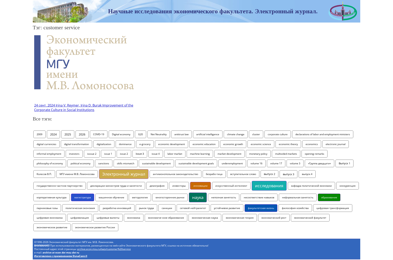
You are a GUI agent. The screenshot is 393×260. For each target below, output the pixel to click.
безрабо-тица (214, 174)
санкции (167, 208)
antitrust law (181, 134)
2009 (39, 134)
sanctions (103, 163)
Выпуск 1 (344, 163)
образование (329, 197)
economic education (204, 144)
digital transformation (76, 144)
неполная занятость (223, 197)
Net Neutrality (159, 134)
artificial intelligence (207, 134)
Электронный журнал (123, 174)
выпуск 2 (269, 174)
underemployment (232, 163)
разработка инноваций (117, 208)
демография (157, 185)
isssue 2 (91, 154)
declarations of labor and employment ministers (322, 134)
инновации (200, 185)
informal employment (49, 154)
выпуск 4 (307, 174)
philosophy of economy (50, 163)
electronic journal (336, 144)
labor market (174, 154)
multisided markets (286, 154)
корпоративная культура (52, 197)
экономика (133, 217)
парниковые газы (47, 208)
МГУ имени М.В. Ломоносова (77, 174)
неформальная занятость (297, 197)
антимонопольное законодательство (175, 174)
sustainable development (156, 163)
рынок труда (146, 208)
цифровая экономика (50, 217)
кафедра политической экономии (311, 185)
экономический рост (273, 217)
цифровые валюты (108, 217)
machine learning (200, 154)
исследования (269, 185)
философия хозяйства (295, 208)
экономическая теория (240, 217)
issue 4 (156, 154)
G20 (140, 134)
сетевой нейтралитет (193, 208)
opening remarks (314, 154)
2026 (82, 134)
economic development (171, 144)
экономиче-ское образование (166, 217)
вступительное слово (243, 174)
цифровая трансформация (332, 208)
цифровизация (79, 217)
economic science (261, 144)
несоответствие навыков (259, 197)
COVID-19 (98, 134)
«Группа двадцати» (319, 163)
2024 (53, 134)
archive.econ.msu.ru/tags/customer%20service (104, 249)
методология (140, 197)
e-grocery (144, 144)
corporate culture (278, 134)
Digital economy (121, 134)
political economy (80, 163)
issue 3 (140, 154)
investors (74, 154)
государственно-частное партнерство (59, 185)
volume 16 (256, 163)
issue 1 (108, 154)
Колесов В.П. (44, 174)
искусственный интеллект (231, 185)
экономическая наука (205, 217)
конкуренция (348, 185)
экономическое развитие (52, 227)
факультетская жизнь (261, 208)
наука (197, 197)
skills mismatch (125, 163)
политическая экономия (80, 208)
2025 (67, 134)
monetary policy (258, 154)
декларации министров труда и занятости (116, 185)
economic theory (288, 144)
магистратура (82, 197)
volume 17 (276, 163)
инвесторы (179, 185)
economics (312, 144)
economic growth (233, 144)
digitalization (104, 144)
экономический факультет (310, 217)
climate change (235, 134)
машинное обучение (111, 197)
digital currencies (46, 144)
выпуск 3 (288, 174)
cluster (256, 134)
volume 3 (295, 163)
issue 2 (124, 154)
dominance (125, 144)
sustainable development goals (196, 163)
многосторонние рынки (170, 197)
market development (229, 154)
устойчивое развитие (227, 208)
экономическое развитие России (95, 227)
